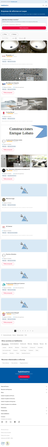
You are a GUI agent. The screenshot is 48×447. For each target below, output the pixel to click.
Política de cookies (5, 435)
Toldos (17, 353)
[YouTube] (15, 422)
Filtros (5, 34)
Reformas (30, 343)
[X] (11, 422)
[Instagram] (2, 422)
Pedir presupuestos (24, 27)
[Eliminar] (16, 38)
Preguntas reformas (24, 363)
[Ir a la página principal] (4, 5)
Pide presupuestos (24, 376)
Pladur (37, 350)
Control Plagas (23, 350)
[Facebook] (6, 422)
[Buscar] (43, 5)
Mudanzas (36, 343)
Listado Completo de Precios (7, 395)
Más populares (5, 343)
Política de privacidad (6, 432)
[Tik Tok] (19, 422)
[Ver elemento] (19, 50)
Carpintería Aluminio (26, 353)
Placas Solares (24, 347)
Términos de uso (4, 429)
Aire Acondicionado (7, 350)
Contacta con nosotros (6, 419)
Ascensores (5, 353)
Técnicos (42, 343)
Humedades (40, 347)
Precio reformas (6, 363)
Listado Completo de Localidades (8, 404)
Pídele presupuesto (8, 92)
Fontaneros (31, 350)
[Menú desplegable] (47, 5)
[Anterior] (16, 51)
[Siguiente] (31, 51)
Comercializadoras (14, 343)
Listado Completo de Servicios (8, 398)
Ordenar (14, 34)
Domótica (12, 353)
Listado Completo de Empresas (8, 401)
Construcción (23, 343)
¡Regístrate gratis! (14, 1)
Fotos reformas (14, 363)
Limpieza (4, 347)
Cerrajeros (15, 350)
